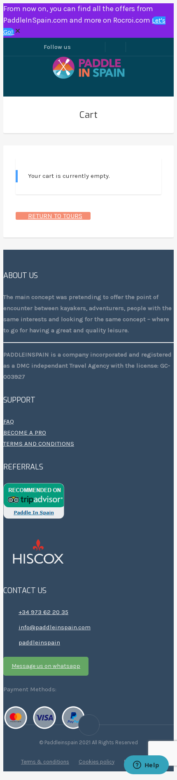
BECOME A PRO (24, 432)
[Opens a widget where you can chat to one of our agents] (146, 765)
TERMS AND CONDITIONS (38, 443)
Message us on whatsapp (46, 666)
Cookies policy (96, 762)
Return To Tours (55, 216)
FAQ (8, 421)
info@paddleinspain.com (55, 627)
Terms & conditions (45, 762)
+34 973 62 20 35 (43, 612)
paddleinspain (39, 642)
